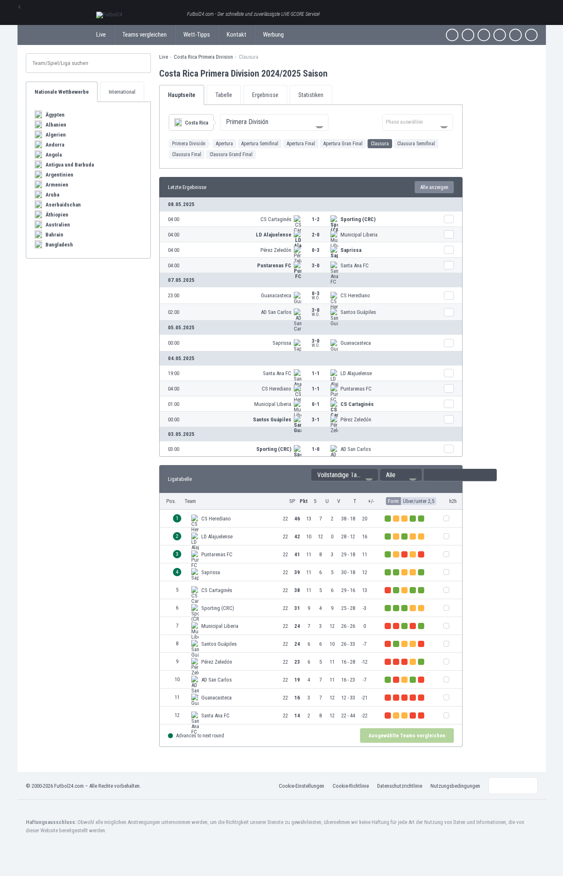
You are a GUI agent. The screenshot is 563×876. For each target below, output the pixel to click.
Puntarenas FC (274, 265)
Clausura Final (186, 154)
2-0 (316, 234)
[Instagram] (484, 35)
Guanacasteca (276, 295)
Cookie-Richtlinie (351, 786)
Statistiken (310, 95)
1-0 (316, 449)
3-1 (316, 419)
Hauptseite (181, 95)
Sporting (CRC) (357, 219)
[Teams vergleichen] (449, 219)
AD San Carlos (276, 312)
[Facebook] (452, 35)
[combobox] (274, 122)
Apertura (224, 144)
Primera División (188, 144)
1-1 (316, 373)
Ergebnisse (265, 95)
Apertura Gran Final (343, 144)
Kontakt (236, 34)
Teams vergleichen (145, 34)
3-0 (316, 265)
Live (101, 34)
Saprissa (350, 250)
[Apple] (499, 35)
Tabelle (223, 95)
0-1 (316, 404)
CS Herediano (355, 295)
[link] (311, 219)
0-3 (316, 250)
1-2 (316, 219)
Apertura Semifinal (259, 144)
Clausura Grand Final (231, 154)
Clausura (380, 144)
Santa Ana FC (354, 265)
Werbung (273, 34)
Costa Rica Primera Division (203, 57)
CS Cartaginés (275, 219)
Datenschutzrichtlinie (399, 786)
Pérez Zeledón (275, 250)
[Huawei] (531, 35)
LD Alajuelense (273, 234)
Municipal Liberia (359, 234)
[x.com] (468, 35)
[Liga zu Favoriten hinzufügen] (335, 73)
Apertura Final (301, 144)
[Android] (515, 35)
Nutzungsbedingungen (455, 786)
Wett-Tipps (196, 34)
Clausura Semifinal (416, 144)
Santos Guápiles (358, 312)
